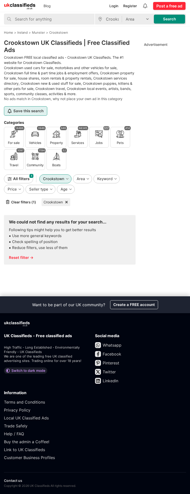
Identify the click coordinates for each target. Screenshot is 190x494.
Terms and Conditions (24, 402)
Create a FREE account (134, 304)
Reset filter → (21, 257)
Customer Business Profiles (29, 457)
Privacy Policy (17, 410)
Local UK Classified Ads (26, 417)
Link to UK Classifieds (24, 449)
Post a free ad (169, 5)
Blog (47, 6)
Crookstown (53, 202)
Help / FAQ (14, 433)
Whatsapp (112, 345)
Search (169, 19)
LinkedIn (110, 380)
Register (130, 6)
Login (113, 6)
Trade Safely (15, 425)
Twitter (109, 371)
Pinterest (111, 362)
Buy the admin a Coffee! (26, 441)
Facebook (112, 354)
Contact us (13, 480)
